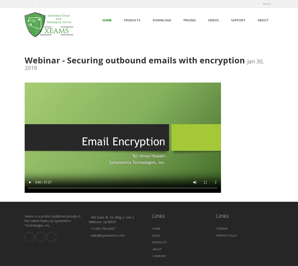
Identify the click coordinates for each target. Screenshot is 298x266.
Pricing (189, 20)
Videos (213, 20)
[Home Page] (53, 25)
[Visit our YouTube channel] (44, 4)
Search (267, 4)
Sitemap (222, 228)
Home (107, 20)
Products (132, 20)
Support (238, 20)
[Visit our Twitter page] (40, 237)
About (263, 20)
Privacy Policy (226, 235)
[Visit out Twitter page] (28, 4)
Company (159, 256)
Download (162, 20)
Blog (156, 235)
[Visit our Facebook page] (36, 4)
